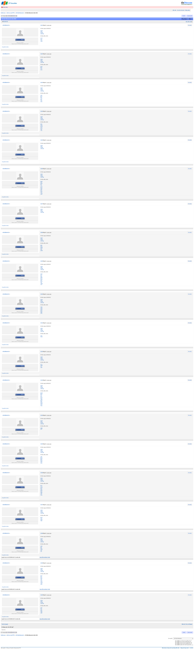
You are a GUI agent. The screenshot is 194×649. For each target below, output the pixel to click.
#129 (41, 261)
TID (41, 282)
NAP (41, 310)
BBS (41, 245)
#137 (41, 504)
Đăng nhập (5, 7)
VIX (41, 551)
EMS (41, 183)
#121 (41, 25)
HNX (41, 31)
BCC (41, 485)
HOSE (41, 32)
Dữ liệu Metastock (20, 12)
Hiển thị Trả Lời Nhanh (187, 624)
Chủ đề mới (188, 21)
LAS (41, 463)
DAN (41, 487)
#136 (41, 472)
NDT (41, 490)
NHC (41, 311)
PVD (41, 127)
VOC (41, 194)
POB (41, 403)
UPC (41, 584)
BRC (41, 124)
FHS (41, 246)
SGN (41, 549)
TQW (41, 283)
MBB (41, 428)
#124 (41, 111)
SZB (41, 520)
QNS (41, 519)
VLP (41, 284)
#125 (41, 140)
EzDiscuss (3, 12)
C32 (41, 518)
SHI (41, 550)
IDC (41, 396)
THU (41, 405)
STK (41, 100)
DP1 (41, 275)
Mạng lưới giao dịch (185, 647)
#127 (41, 203)
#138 (41, 533)
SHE (41, 191)
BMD (41, 181)
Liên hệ (191, 647)
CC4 (41, 38)
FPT (41, 488)
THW (41, 582)
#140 (41, 595)
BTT (41, 67)
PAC (41, 280)
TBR (41, 493)
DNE (41, 461)
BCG (41, 457)
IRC (41, 547)
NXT (41, 39)
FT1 (41, 395)
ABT (41, 456)
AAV (41, 95)
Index (41, 30)
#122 (41, 53)
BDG (41, 66)
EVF (41, 429)
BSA (41, 575)
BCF (41, 96)
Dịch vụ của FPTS (11, 12)
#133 (41, 380)
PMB (41, 365)
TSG (41, 583)
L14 (41, 185)
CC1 (41, 364)
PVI (41, 608)
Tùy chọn (184, 18)
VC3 (41, 69)
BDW (41, 393)
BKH (41, 458)
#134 (41, 415)
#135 (41, 444)
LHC (41, 68)
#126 (41, 168)
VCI (41, 366)
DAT (41, 182)
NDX (41, 279)
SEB (41, 189)
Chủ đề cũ (5, 21)
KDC (41, 398)
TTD (41, 130)
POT (41, 187)
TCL (41, 580)
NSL (41, 249)
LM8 (41, 399)
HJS (41, 335)
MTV (41, 278)
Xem (190, 18)
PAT (41, 99)
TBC (41, 579)
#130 (41, 294)
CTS (41, 486)
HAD (41, 546)
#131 (41, 322)
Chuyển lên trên (5, 47)
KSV (41, 578)
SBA (41, 312)
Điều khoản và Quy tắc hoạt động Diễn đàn (170, 647)
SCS (41, 128)
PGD (41, 402)
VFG (41, 101)
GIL (41, 276)
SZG (41, 492)
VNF (41, 367)
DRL (41, 462)
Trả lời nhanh (5, 624)
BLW (41, 517)
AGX (41, 307)
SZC (41, 610)
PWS (41, 336)
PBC (41, 401)
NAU (41, 248)
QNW (41, 250)
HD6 (41, 309)
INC (41, 576)
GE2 (41, 607)
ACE (41, 273)
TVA (41, 192)
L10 (41, 98)
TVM (41, 193)
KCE (41, 397)
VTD (41, 40)
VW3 (41, 41)
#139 (41, 563)
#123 (41, 82)
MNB (41, 247)
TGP (41, 581)
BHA (41, 394)
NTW (41, 126)
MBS (41, 277)
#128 (41, 232)
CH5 (41, 125)
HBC (41, 489)
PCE (41, 281)
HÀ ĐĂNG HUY (6, 25)
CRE (41, 308)
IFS (41, 184)
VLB (41, 495)
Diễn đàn (174, 10)
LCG (41, 186)
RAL (41, 548)
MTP (41, 400)
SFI (41, 190)
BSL (41, 97)
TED (41, 611)
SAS (41, 404)
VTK (41, 613)
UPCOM (42, 33)
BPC (41, 460)
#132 (41, 351)
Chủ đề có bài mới (180, 10)
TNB (41, 612)
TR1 (41, 129)
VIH (41, 494)
